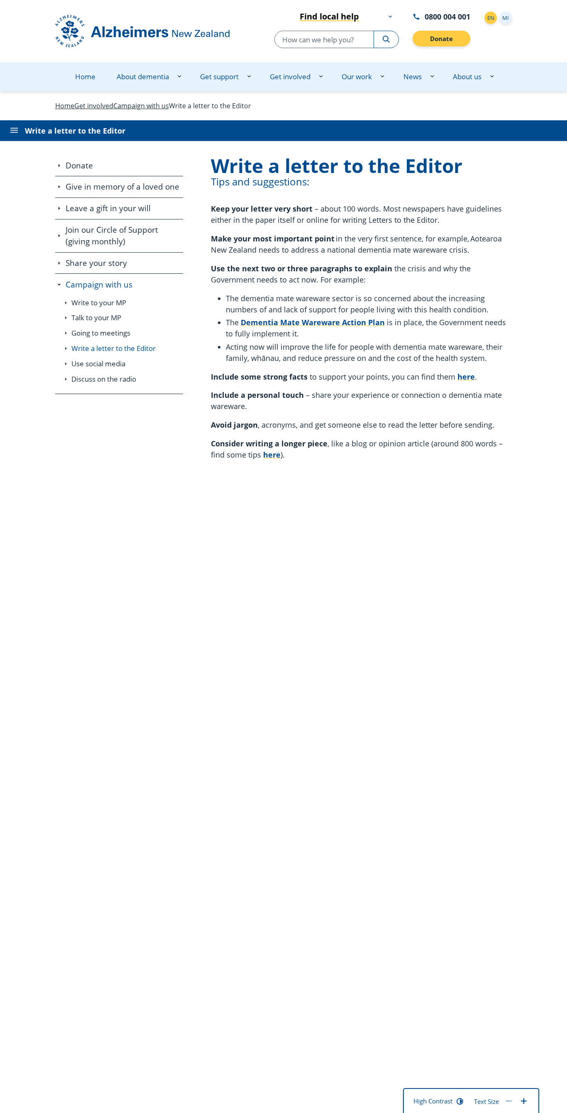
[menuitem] (85, 76)
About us (467, 76)
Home (85, 76)
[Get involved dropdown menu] (320, 76)
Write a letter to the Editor (113, 348)
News (412, 76)
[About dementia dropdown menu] (179, 76)
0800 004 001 (447, 16)
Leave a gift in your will (108, 208)
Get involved (290, 76)
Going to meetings (100, 333)
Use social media (98, 363)
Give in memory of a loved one (122, 186)
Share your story (96, 263)
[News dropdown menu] (432, 76)
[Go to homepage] (151, 31)
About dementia (143, 76)
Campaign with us (99, 284)
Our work (357, 76)
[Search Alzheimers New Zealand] (386, 39)
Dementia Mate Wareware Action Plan (313, 322)
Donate (441, 38)
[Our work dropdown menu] (382, 76)
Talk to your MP (96, 317)
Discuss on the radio (103, 379)
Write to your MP (98, 302)
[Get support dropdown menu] (249, 76)
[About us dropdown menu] (491, 76)
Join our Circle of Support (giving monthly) (112, 235)
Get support (219, 76)
